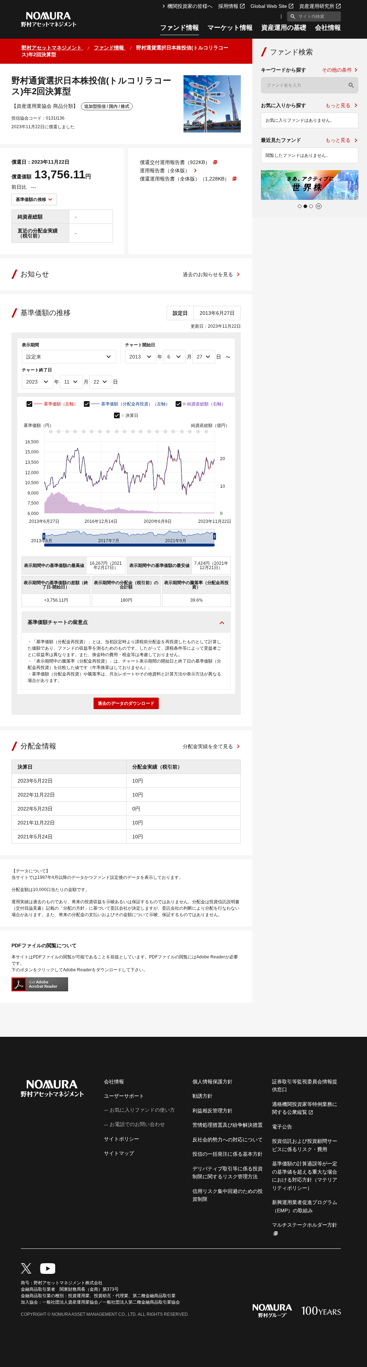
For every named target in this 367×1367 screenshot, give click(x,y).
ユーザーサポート (124, 1096)
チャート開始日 (140, 345)
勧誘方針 (202, 1096)
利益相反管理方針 (212, 1110)
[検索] (351, 85)
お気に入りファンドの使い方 (142, 1110)
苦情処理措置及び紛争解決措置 (227, 1125)
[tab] (299, 206)
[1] (291, 16)
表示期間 (30, 345)
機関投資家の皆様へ (190, 6)
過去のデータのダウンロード (126, 703)
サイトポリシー (121, 1139)
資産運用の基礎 (283, 27)
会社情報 (328, 27)
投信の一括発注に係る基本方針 (227, 1154)
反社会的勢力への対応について (227, 1139)
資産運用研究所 (316, 6)
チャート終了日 (37, 370)
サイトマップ (119, 1153)
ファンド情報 (179, 27)
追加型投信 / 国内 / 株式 (106, 106)
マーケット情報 (230, 27)
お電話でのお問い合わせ (137, 1124)
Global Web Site (269, 6)
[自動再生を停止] (318, 206)
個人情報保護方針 (212, 1081)
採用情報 (228, 6)
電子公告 (282, 1127)
